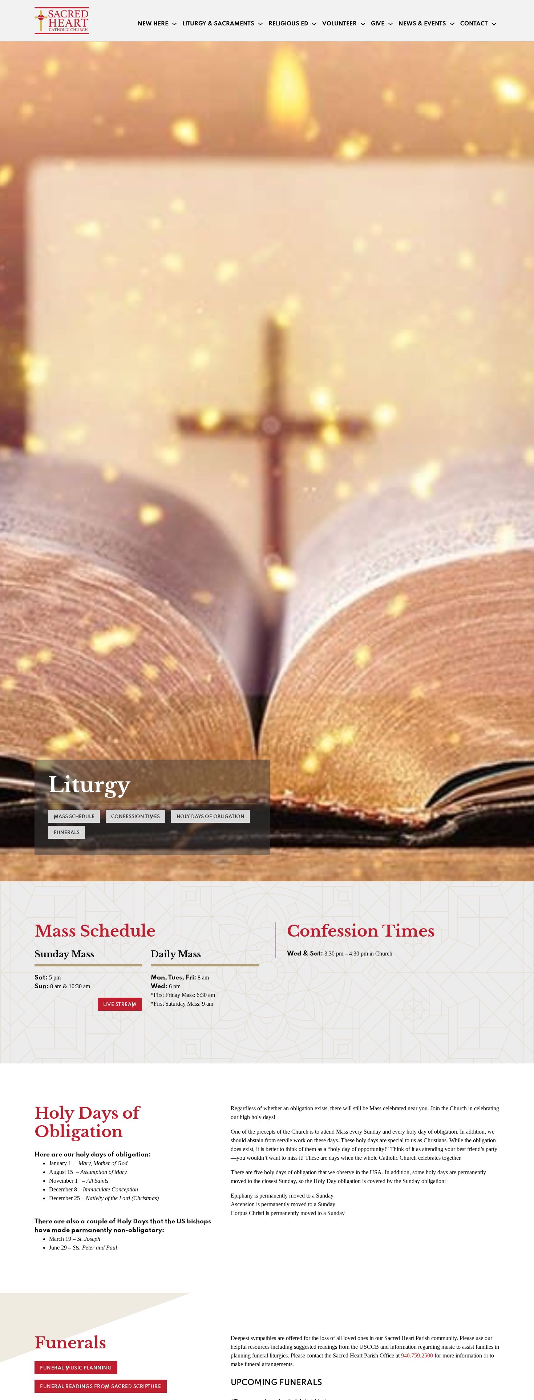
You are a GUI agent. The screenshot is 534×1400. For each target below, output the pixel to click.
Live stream (120, 1004)
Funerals (67, 832)
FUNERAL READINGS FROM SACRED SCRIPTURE (100, 1386)
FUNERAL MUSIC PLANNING (76, 1368)
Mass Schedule (74, 816)
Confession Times (135, 816)
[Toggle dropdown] (174, 24)
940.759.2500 (417, 1355)
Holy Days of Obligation (210, 816)
